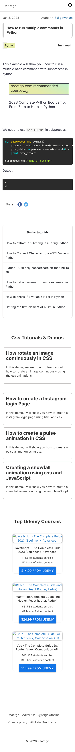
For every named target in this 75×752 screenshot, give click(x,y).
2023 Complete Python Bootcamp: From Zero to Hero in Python (37, 104)
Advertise (28, 715)
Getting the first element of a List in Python (35, 307)
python (9, 45)
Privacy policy (17, 722)
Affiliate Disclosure (43, 722)
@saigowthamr (48, 715)
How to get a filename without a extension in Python (37, 284)
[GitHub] (70, 5)
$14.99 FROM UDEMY (37, 571)
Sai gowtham (64, 17)
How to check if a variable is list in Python (35, 297)
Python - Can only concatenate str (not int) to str (37, 270)
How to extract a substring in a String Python (37, 243)
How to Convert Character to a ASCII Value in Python (37, 255)
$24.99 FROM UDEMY (37, 619)
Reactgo (10, 6)
